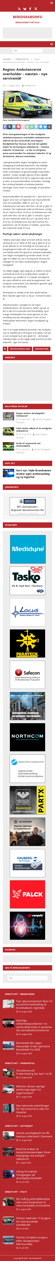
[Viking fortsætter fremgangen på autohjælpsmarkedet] (8, 1174)
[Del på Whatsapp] (31, 126)
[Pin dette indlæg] (18, 126)
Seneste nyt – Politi (16, 1191)
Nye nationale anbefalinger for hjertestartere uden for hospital (32, 1109)
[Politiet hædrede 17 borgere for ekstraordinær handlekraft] (8, 1221)
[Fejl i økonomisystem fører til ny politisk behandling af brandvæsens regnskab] (8, 1004)
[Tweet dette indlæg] (9, 126)
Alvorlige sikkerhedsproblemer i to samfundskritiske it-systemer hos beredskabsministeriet (34, 1025)
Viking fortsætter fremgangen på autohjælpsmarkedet (29, 1175)
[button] (51, 3)
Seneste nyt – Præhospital (20, 1063)
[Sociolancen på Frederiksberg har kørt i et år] (8, 1073)
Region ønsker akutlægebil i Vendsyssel (30, 414)
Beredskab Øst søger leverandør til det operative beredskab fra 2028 (33, 1046)
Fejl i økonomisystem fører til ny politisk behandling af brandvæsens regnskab (34, 1004)
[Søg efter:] (27, 50)
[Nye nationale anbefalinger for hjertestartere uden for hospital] (8, 1108)
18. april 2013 (25, 419)
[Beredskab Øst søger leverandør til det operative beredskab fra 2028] (8, 1045)
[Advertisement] (29, 32)
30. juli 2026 (23, 1228)
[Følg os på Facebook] (30, 9)
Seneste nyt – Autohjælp (19, 1126)
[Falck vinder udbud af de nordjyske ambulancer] (8, 431)
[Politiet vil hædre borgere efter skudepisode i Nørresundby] (8, 1240)
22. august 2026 (25, 1077)
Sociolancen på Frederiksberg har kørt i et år (34, 1072)
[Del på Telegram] (40, 126)
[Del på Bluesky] (45, 126)
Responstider (41, 349)
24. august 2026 (25, 1011)
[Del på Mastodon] (36, 126)
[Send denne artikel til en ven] (23, 126)
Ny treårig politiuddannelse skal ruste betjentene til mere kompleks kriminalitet (33, 1202)
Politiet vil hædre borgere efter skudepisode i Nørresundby (32, 1241)
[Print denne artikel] (27, 126)
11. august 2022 (13, 85)
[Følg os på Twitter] (35, 9)
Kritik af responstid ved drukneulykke (28, 444)
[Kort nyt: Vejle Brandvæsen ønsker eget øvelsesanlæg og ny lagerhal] (8, 473)
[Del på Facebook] (5, 126)
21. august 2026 (25, 1096)
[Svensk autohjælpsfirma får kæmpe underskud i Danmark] (8, 1135)
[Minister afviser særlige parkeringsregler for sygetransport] (8, 1089)
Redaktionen (30, 85)
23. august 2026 (25, 1053)
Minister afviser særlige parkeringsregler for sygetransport (30, 1090)
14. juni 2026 (24, 1182)
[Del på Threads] (49, 126)
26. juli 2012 (24, 449)
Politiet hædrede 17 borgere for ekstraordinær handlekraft (33, 1221)
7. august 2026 (25, 1162)
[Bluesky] (24, 9)
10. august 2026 (25, 1140)
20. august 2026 (25, 1116)
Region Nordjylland (20, 349)
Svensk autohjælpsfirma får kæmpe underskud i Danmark (34, 1134)
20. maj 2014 (25, 434)
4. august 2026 (25, 1209)
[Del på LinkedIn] (14, 126)
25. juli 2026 (23, 1248)
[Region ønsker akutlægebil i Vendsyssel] (8, 416)
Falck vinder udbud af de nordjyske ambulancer (34, 429)
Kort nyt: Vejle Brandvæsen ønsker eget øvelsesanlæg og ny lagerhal (33, 474)
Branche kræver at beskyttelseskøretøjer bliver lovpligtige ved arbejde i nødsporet (33, 1154)
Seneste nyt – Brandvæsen (19, 994)
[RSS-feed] (19, 9)
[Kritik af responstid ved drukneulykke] (8, 446)
